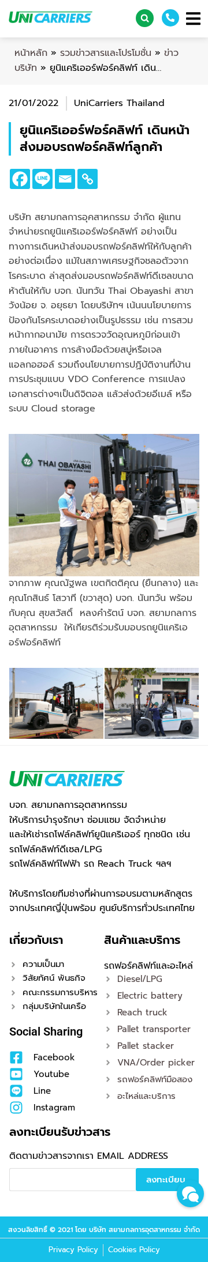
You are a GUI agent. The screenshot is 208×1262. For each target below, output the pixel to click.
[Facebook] (20, 179)
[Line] (42, 179)
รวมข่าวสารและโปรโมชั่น (105, 53)
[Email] (65, 179)
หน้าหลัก (30, 53)
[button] (145, 18)
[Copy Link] (87, 179)
